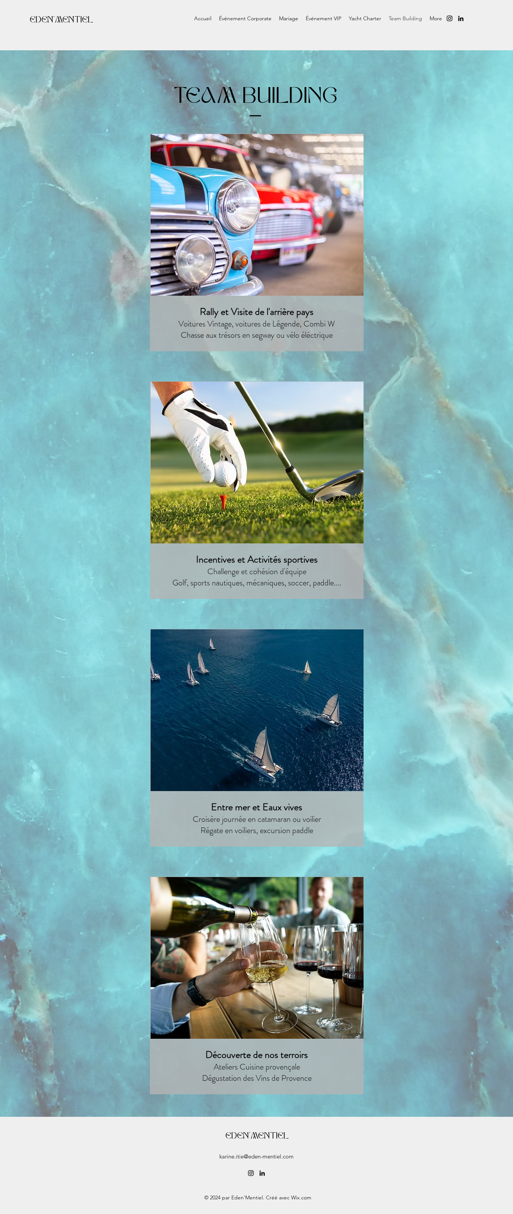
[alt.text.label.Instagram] (449, 18)
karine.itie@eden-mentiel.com (256, 1156)
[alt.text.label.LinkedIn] (461, 18)
